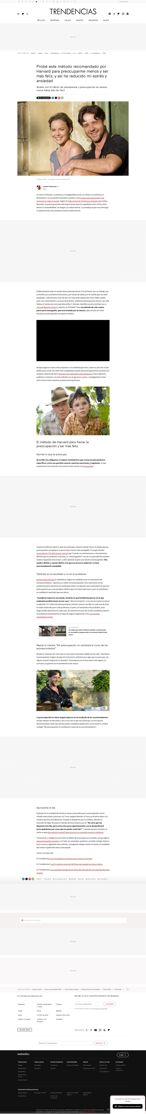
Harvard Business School (46, 307)
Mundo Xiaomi (22, 1080)
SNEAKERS (93, 20)
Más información (89, 1112)
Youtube (95, 1029)
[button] (50, 186)
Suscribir (110, 1004)
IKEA (104, 53)
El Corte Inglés (65, 53)
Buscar (27, 13)
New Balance (55, 53)
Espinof (53, 1068)
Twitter (56, 98)
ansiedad (73, 879)
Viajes (20, 1011)
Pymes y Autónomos (119, 1069)
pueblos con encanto (41, 1020)
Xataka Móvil (22, 1068)
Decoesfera (103, 1068)
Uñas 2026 (118, 989)
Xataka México (22, 1093)
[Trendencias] (73, 11)
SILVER (106, 20)
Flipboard (118, 13)
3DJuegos (37, 1065)
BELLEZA (41, 20)
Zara (46, 53)
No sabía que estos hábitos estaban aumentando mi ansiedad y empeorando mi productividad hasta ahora (88, 632)
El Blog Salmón (121, 1065)
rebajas (33, 53)
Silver (39, 1011)
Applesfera (21, 1071)
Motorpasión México (87, 1094)
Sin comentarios (45, 98)
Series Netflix (107, 989)
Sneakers (21, 1004)
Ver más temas (24, 1029)
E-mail (62, 98)
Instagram (123, 13)
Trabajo (59, 1004)
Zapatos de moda (63, 1015)
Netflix (80, 53)
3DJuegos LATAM (40, 1093)
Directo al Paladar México (72, 1094)
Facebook (114, 13)
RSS (104, 1029)
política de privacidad (100, 1008)
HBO (86, 53)
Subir (121, 1055)
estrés (82, 879)
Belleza (58, 1011)
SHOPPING (54, 20)
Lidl (74, 53)
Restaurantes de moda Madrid (91, 989)
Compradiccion (104, 1071)
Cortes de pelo (42, 1015)
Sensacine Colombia (54, 1097)
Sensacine (54, 1065)
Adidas (40, 53)
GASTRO (79, 20)
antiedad (59, 1019)
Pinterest (109, 13)
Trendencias (103, 1065)
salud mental (91, 879)
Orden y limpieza (24, 1019)
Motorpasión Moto (89, 1068)
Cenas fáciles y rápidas (72, 989)
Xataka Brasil (22, 1096)
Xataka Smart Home (22, 1076)
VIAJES (67, 20)
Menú (18, 13)
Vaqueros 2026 (37, 989)
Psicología (47, 879)
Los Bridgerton (95, 53)
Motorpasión (87, 1065)
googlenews (127, 13)
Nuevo (22, 13)
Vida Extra (37, 1068)
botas (20, 1015)
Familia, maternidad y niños (44, 1005)
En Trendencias (74, 627)
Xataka (20, 1065)
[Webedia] (23, 1054)
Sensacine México (56, 1093)
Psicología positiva (60, 879)
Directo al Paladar (72, 1065)
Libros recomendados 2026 (53, 989)
